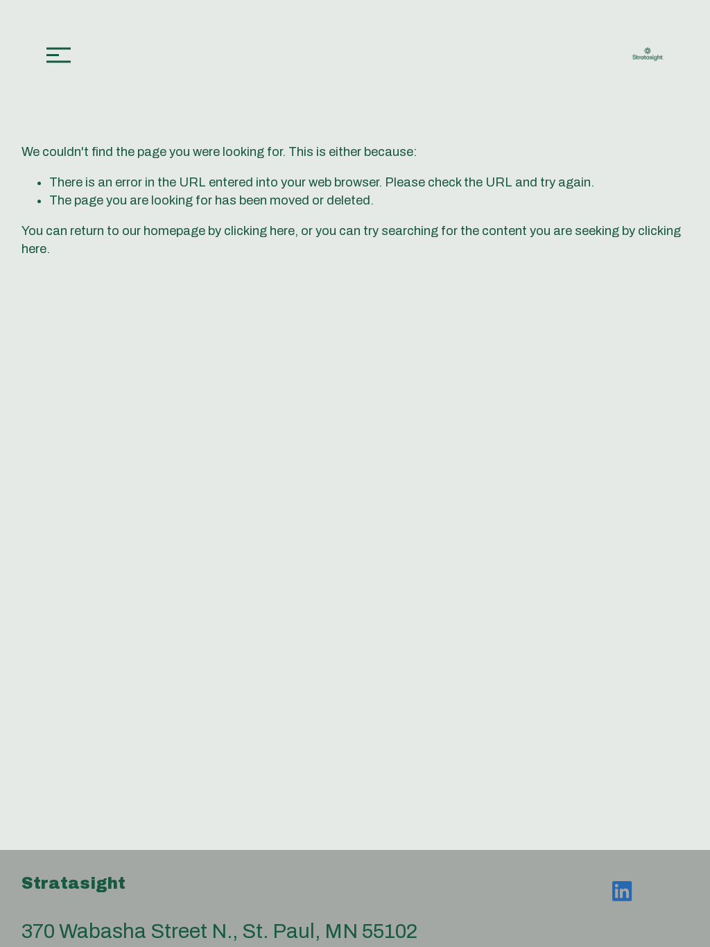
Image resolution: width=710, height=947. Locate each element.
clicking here (259, 231)
